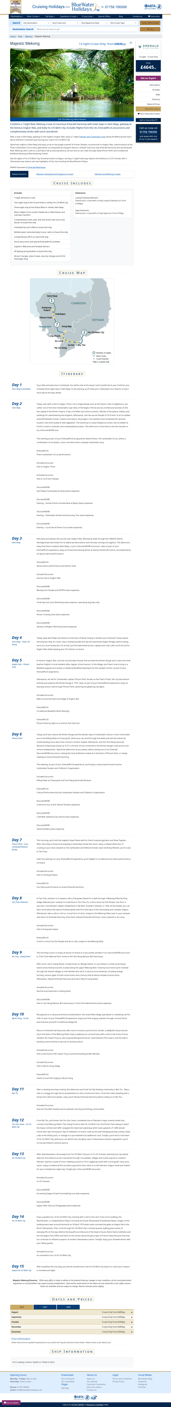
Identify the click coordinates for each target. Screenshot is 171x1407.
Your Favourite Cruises (150, 113)
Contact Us (92, 1390)
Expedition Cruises (68, 16)
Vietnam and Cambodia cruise (92, 136)
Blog (121, 16)
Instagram (142, 1384)
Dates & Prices (153, 104)
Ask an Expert (12, 1402)
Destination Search (23, 29)
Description (155, 85)
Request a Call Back (95, 1404)
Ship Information (152, 109)
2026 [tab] (22, 1307)
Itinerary (156, 99)
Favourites (155, 16)
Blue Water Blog (145, 1378)
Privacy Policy (118, 1381)
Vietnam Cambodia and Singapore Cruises (54, 174)
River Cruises (33, 16)
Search (16, 22)
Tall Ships (49, 16)
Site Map (65, 1388)
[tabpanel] (72, 1322)
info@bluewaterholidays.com (29, 1390)
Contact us (137, 16)
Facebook (142, 1381)
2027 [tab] (45, 1307)
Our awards (92, 1381)
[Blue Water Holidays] (85, 6)
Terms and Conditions (122, 1378)
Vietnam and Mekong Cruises (108, 174)
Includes (156, 89)
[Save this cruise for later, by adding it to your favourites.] (130, 44)
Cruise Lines (87, 16)
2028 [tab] (68, 1307)
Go (151, 29)
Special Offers (104, 16)
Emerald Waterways (37, 167)
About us (91, 1378)
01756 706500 (148, 132)
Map (158, 94)
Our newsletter (68, 1381)
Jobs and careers (94, 1387)
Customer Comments (96, 1384)
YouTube (142, 1387)
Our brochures (67, 1378)
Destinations (16, 16)
